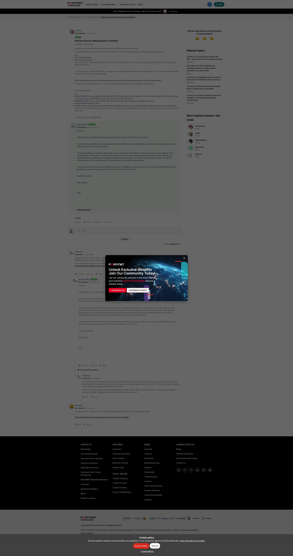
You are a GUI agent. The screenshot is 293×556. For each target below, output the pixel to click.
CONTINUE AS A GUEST (138, 290)
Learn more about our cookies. (192, 541)
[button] (146, 551)
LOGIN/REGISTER (117, 290)
